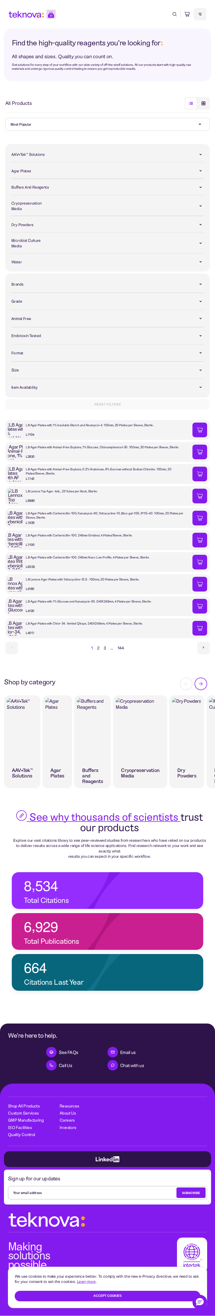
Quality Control (21, 1134)
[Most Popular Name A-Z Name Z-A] (107, 124)
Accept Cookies (107, 1296)
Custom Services (23, 1112)
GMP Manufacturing (26, 1119)
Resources (69, 1105)
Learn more (86, 1281)
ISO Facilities (20, 1127)
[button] (199, 1302)
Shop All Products (24, 1105)
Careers (67, 1119)
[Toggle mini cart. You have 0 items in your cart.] (187, 14)
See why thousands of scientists (104, 816)
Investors (68, 1127)
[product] (99, 430)
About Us (68, 1112)
